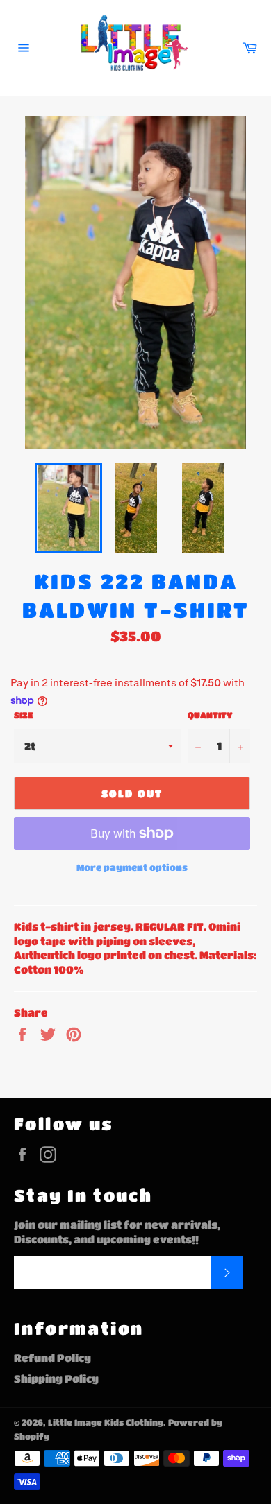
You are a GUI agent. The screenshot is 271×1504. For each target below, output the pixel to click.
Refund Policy (52, 1357)
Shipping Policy (56, 1378)
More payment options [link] (132, 867)
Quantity (210, 715)
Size (23, 715)
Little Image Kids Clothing (105, 1422)
